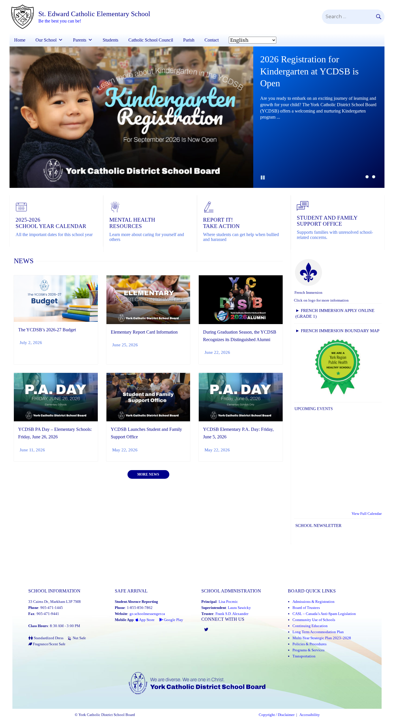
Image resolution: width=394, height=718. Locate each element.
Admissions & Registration (313, 601)
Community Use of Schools (313, 620)
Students (110, 40)
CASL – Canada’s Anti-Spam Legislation (324, 614)
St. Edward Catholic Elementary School (94, 14)
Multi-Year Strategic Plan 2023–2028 (321, 638)
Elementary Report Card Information (144, 332)
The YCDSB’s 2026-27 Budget (47, 329)
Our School (46, 40)
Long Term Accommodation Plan (318, 632)
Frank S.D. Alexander (231, 614)
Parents (79, 40)
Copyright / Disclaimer (276, 715)
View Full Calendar (367, 513)
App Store (146, 620)
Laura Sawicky (239, 607)
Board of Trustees (306, 607)
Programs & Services (308, 650)
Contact (211, 40)
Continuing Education (310, 626)
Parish (188, 40)
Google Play (173, 620)
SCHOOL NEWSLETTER (318, 525)
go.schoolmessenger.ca (147, 614)
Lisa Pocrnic (228, 601)
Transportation (304, 656)
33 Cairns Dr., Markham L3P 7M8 (54, 601)
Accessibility (309, 715)
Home (19, 40)
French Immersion (308, 292)
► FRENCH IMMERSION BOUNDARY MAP (337, 330)
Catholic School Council (150, 40)
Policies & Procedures (309, 644)
